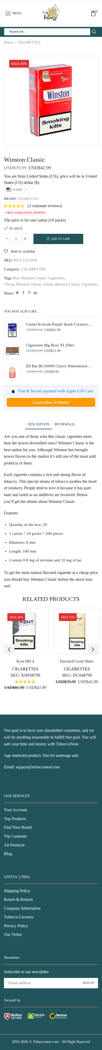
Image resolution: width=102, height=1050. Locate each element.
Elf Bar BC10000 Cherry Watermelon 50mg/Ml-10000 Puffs (59, 366)
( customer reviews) (44, 206)
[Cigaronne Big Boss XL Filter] (12, 351)
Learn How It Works (51, 402)
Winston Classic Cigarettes (76, 284)
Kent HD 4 (25, 661)
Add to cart (60, 238)
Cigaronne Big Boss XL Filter (50, 345)
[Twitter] (17, 293)
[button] (9, 649)
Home (8, 42)
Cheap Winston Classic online (28, 284)
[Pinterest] (29, 293)
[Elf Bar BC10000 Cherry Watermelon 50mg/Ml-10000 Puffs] (12, 371)
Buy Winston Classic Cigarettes (38, 278)
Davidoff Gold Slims (77, 661)
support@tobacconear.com (38, 767)
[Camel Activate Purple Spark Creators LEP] (12, 330)
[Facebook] (23, 293)
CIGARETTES (29, 42)
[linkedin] (34, 293)
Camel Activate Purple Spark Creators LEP (59, 324)
